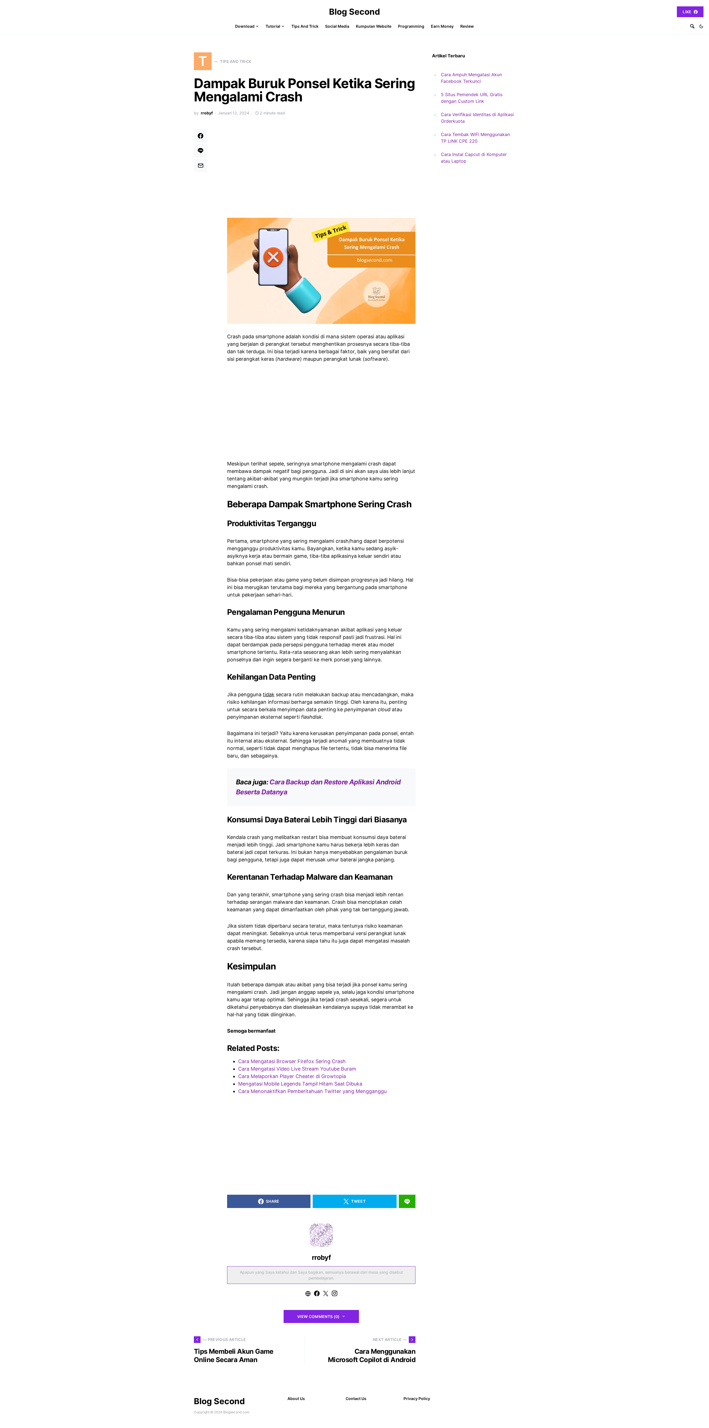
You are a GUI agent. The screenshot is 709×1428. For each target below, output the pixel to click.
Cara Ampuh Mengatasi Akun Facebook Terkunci (471, 78)
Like (687, 11)
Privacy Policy (417, 1398)
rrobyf (207, 113)
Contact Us (356, 1398)
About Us (296, 1398)
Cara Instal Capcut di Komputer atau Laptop (474, 158)
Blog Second (354, 12)
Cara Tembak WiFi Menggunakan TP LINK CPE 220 (475, 138)
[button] (701, 26)
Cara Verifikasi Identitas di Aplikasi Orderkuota (477, 118)
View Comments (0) (318, 1316)
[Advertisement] (321, 170)
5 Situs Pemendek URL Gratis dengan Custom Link (471, 98)
